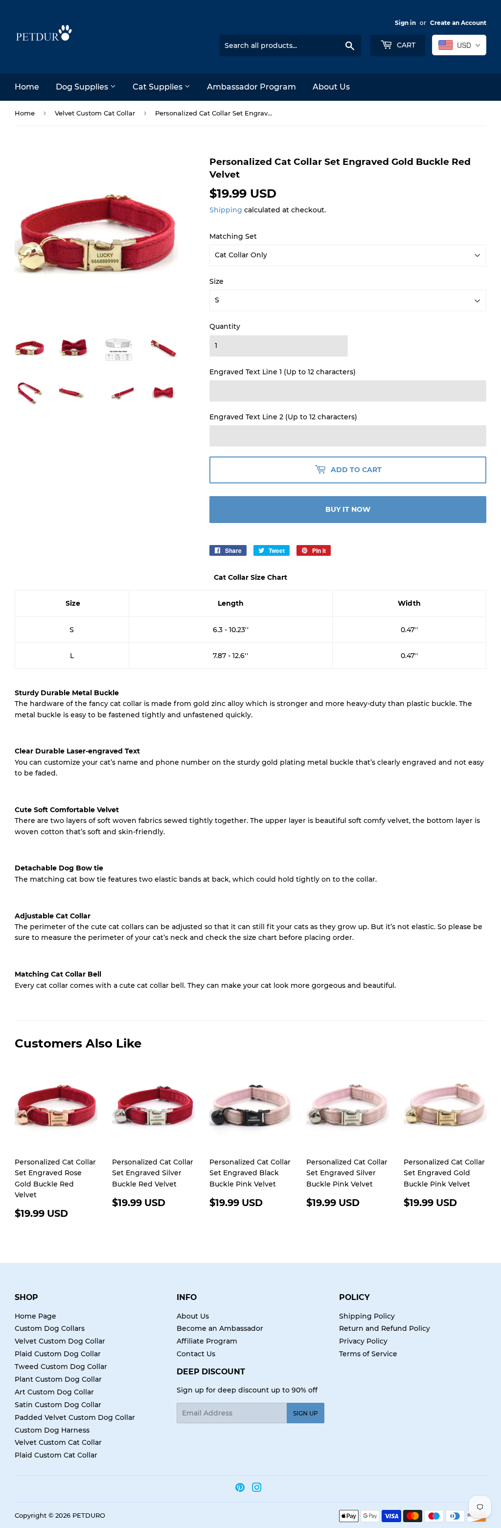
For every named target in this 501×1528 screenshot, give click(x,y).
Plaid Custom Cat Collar (56, 1455)
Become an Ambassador (220, 1328)
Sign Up (305, 1413)
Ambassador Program (251, 86)
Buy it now (347, 509)
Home (27, 86)
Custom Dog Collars (50, 1328)
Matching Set (233, 236)
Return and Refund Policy (384, 1328)
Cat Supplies (158, 86)
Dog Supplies (83, 86)
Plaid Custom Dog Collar (58, 1353)
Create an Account (458, 22)
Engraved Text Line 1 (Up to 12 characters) (282, 371)
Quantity (224, 326)
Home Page (35, 1316)
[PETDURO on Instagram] (257, 1488)
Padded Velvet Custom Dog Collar (75, 1417)
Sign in (405, 22)
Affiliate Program (207, 1341)
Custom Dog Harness (52, 1430)
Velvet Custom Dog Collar (60, 1341)
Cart (405, 45)
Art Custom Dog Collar (54, 1392)
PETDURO (88, 1515)
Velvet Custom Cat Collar (95, 113)
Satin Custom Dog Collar (58, 1404)
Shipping (225, 209)
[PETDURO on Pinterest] (240, 1488)
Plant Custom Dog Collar (58, 1379)
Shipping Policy (367, 1316)
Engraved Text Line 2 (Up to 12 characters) (283, 416)
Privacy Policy (363, 1341)
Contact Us (196, 1353)
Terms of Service (368, 1353)
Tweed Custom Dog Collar (61, 1366)
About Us (331, 86)
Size (216, 281)
